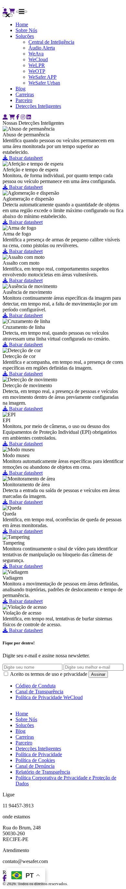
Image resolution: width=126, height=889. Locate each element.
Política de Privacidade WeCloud (49, 697)
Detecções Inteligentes (38, 106)
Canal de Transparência (39, 691)
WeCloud (38, 59)
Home (22, 24)
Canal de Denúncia (35, 766)
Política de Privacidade (39, 754)
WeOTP (36, 71)
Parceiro (24, 100)
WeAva (36, 53)
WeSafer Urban (44, 83)
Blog (21, 88)
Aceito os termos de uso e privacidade (49, 674)
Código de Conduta (36, 685)
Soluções (25, 36)
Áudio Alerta (41, 48)
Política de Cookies (35, 760)
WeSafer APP (42, 77)
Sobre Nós (26, 30)
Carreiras (25, 94)
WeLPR (36, 65)
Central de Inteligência (51, 42)
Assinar (98, 674)
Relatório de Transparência (43, 772)
